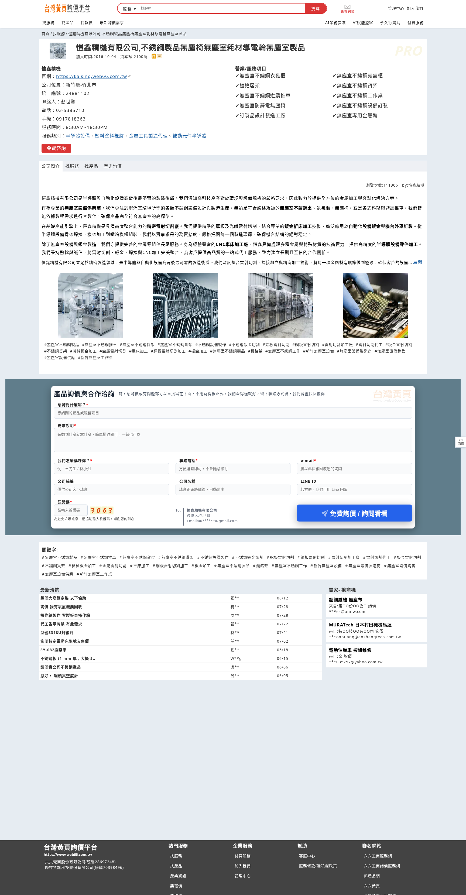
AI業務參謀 (335, 22)
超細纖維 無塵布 (345, 600)
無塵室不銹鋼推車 (101, 344)
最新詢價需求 (112, 22)
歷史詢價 (113, 166)
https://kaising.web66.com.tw (91, 76)
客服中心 (307, 855)
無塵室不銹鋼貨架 (138, 344)
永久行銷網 (390, 22)
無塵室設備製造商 (356, 351)
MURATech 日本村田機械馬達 (360, 625)
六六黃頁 (372, 885)
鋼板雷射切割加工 (169, 351)
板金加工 (199, 351)
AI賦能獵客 (363, 22)
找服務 (48, 22)
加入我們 (415, 8)
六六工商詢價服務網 (382, 865)
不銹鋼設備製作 (212, 344)
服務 (127, 8)
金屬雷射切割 (114, 351)
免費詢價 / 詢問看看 (359, 513)
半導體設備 (78, 136)
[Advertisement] (233, 721)
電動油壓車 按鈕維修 (350, 650)
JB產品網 (372, 875)
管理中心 (396, 8)
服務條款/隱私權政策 (318, 865)
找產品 (67, 22)
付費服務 (415, 22)
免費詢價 (348, 11)
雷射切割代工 (370, 344)
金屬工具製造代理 (148, 136)
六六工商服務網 (378, 855)
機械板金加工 (85, 351)
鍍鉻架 (257, 351)
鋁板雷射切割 (277, 344)
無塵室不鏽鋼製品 (229, 351)
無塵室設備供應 (61, 357)
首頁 (46, 33)
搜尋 (315, 8)
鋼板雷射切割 (307, 344)
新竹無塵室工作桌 (97, 357)
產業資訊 (178, 875)
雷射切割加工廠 (339, 344)
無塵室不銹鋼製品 (63, 344)
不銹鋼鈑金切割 (246, 344)
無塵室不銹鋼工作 (284, 351)
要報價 (176, 885)
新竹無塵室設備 (320, 351)
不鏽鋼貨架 (57, 351)
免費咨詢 (56, 148)
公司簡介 (51, 166)
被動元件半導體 (190, 136)
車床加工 (140, 351)
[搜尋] (222, 8)
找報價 (87, 22)
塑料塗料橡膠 (109, 136)
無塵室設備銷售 (391, 351)
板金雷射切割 (400, 344)
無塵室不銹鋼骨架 (176, 344)
